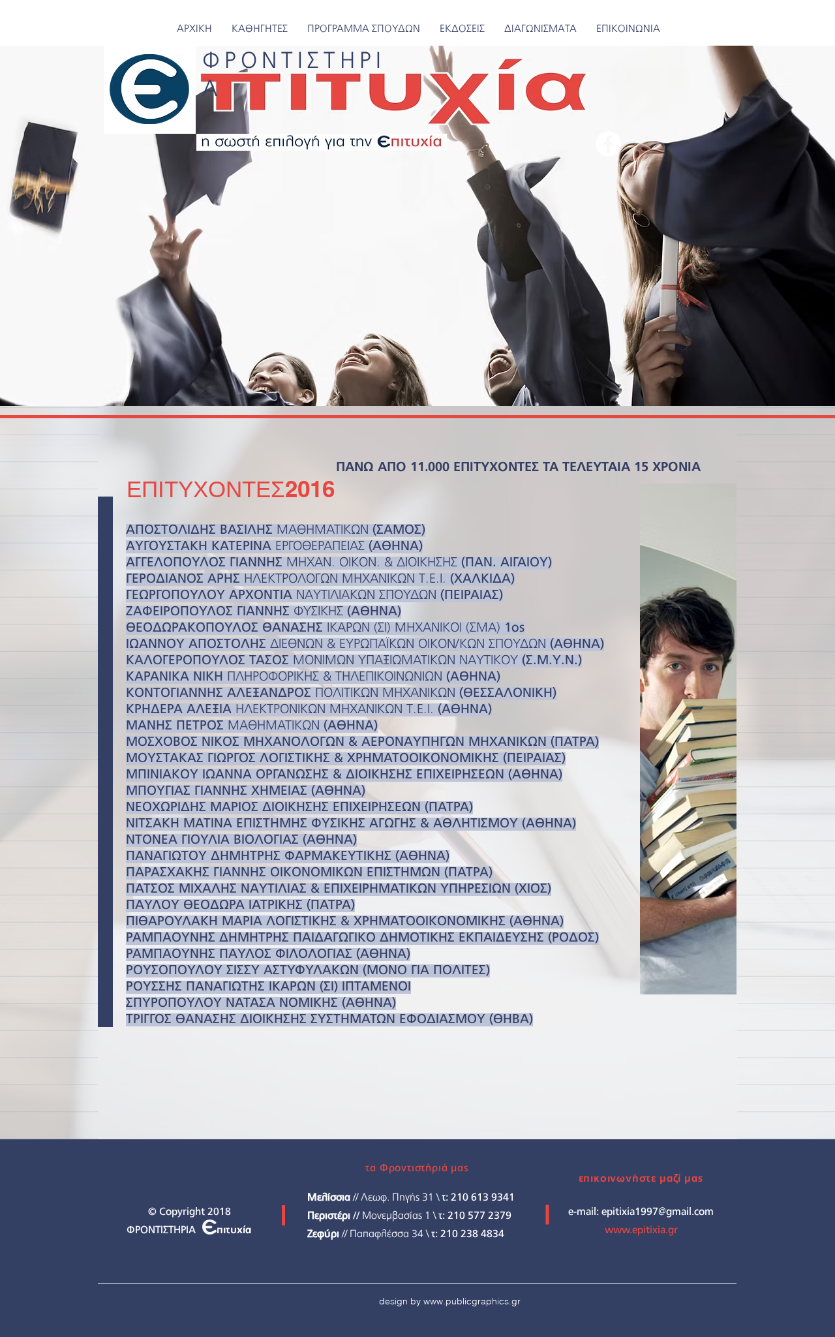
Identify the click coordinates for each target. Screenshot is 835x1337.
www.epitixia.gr (641, 1230)
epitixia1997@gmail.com (657, 1212)
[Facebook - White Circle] (608, 144)
